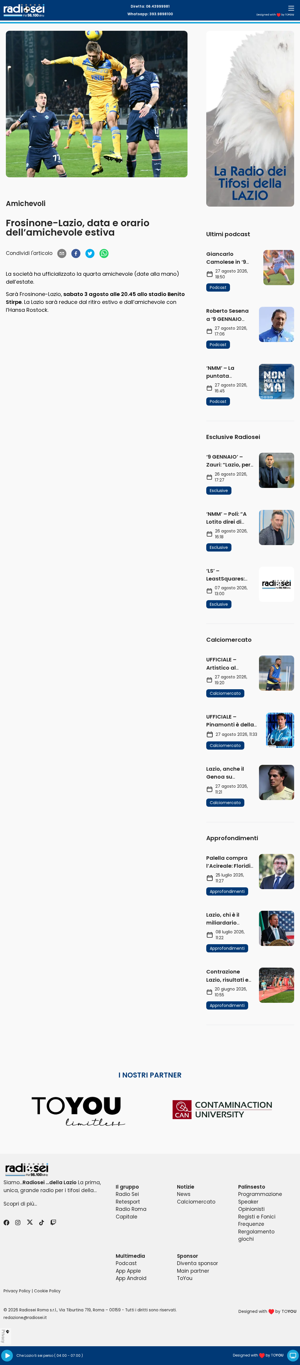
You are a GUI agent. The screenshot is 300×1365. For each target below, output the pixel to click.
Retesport (128, 1201)
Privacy (3, 1336)
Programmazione (260, 1194)
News (183, 1194)
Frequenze (251, 1224)
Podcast (126, 1263)
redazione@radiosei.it (25, 1317)
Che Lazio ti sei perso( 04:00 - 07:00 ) (49, 1355)
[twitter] (90, 253)
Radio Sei (127, 1194)
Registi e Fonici (256, 1216)
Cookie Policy (47, 1291)
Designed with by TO (275, 14)
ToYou (184, 1278)
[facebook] (76, 253)
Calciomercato (196, 1201)
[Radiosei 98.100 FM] (150, 1169)
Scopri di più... (20, 1203)
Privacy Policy (17, 1291)
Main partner (193, 1270)
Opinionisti (251, 1209)
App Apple (128, 1270)
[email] (62, 253)
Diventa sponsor (197, 1263)
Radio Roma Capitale (131, 1213)
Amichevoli (25, 203)
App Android (131, 1278)
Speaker (248, 1201)
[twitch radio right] (250, 119)
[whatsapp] (104, 253)
